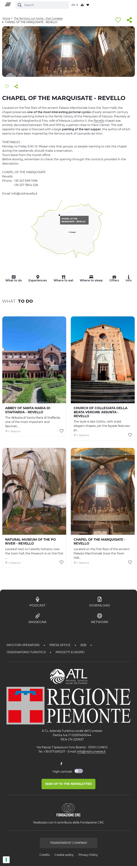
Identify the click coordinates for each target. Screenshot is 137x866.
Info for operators (23, 645)
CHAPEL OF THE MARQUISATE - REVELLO (73, 220)
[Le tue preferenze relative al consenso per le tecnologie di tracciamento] (6, 859)
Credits (44, 855)
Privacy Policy (88, 855)
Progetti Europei (70, 652)
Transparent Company (68, 843)
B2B (83, 645)
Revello (99, 120)
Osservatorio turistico (27, 652)
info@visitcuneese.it (91, 751)
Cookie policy (64, 855)
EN (74, 5)
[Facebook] (61, 764)
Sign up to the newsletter (68, 784)
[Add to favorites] (118, 20)
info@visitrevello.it (24, 193)
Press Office (60, 645)
